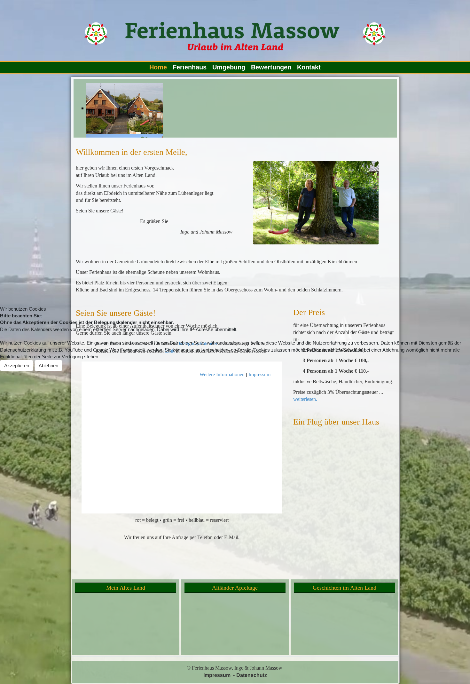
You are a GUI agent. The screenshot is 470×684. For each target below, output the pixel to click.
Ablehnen (48, 365)
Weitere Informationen (222, 374)
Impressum (259, 374)
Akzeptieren (16, 365)
